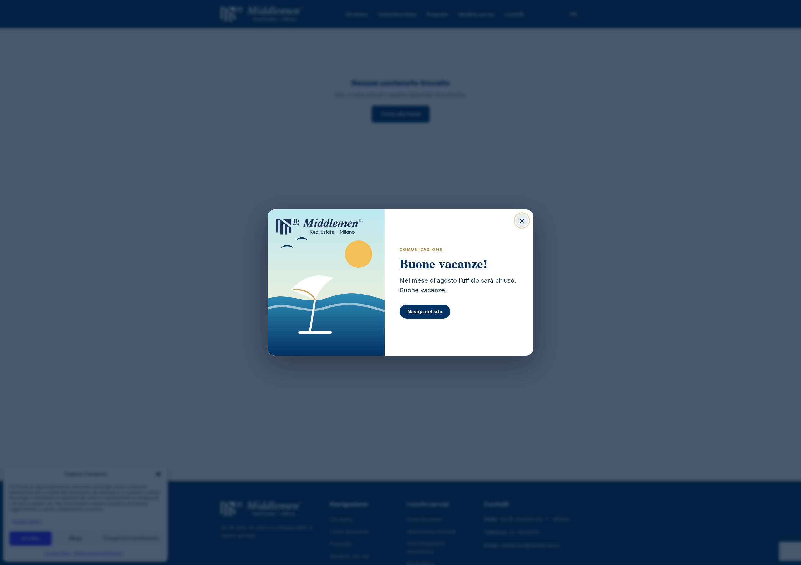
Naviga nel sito (424, 312)
